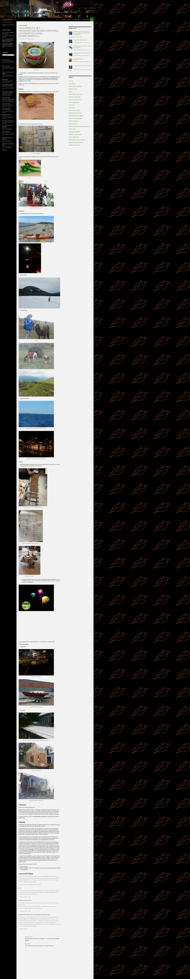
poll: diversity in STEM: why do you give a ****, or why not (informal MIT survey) (42, 938)
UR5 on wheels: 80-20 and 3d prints (80, 39)
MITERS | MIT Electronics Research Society (79, 126)
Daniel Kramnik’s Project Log (75, 94)
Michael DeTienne (73, 123)
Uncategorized (23, 25)
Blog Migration (5, 79)
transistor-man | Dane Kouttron (76, 142)
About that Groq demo (6, 103)
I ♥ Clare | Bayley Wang (74, 102)
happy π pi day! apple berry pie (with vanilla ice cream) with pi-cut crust (8, 40)
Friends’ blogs (86, 19)
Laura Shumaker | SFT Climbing (76, 115)
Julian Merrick (72, 107)
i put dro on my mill (6, 66)
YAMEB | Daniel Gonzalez (74, 145)
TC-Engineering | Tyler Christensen (77, 139)
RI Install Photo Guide (6, 108)
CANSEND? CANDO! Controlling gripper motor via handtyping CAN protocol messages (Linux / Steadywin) (82, 33)
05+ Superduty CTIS (6, 114)
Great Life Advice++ (6, 131)
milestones (48, 850)
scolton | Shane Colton (74, 137)
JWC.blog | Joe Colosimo (74, 110)
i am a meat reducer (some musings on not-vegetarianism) (39, 944)
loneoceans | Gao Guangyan (75, 118)
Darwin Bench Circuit (6, 59)
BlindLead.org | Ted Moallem (75, 86)
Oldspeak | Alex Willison (74, 131)
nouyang (31, 38)
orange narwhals (7, 19)
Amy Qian (71, 81)
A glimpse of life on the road (42, 914)
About (69, 19)
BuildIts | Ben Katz (73, 89)
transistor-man (5, 43)
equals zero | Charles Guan (75, 99)
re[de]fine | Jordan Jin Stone (75, 134)
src (20, 888)
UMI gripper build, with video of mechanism (81, 52)
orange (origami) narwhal (78, 58)
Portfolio (63, 19)
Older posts (4, 149)
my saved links (76, 19)
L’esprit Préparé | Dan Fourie (75, 113)
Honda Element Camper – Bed (8, 120)
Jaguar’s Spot (72, 105)
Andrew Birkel (72, 83)
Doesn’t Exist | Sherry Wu (74, 97)
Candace (71, 91)
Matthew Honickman (73, 121)
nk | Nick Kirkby (72, 129)
